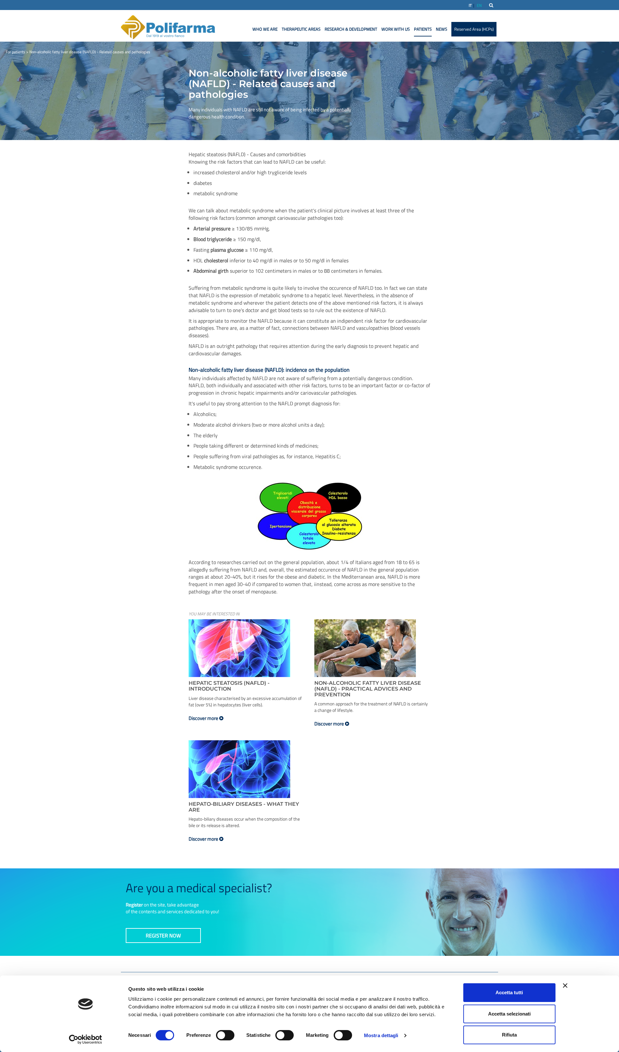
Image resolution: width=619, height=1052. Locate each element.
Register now (163, 935)
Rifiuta (509, 1034)
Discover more (204, 718)
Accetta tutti (509, 992)
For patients (15, 52)
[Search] (491, 5)
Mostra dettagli (381, 1035)
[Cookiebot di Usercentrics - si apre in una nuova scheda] (85, 1039)
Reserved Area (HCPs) (474, 29)
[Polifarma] (168, 26)
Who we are (265, 29)
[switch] (225, 1035)
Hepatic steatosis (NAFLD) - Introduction (229, 686)
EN (479, 5)
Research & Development (351, 29)
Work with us (395, 29)
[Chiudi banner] (565, 985)
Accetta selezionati (509, 1014)
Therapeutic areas (301, 29)
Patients (423, 29)
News (441, 29)
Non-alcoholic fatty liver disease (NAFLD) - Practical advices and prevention (367, 688)
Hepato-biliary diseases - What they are (244, 807)
